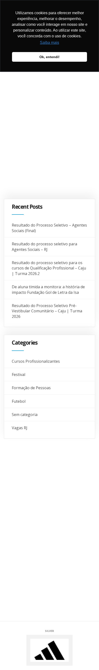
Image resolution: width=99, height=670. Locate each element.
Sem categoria (24, 414)
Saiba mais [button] (49, 42)
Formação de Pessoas (31, 387)
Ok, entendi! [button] (49, 57)
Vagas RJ (19, 427)
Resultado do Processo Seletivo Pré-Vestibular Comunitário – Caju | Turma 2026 (47, 311)
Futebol (18, 401)
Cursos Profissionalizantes (36, 361)
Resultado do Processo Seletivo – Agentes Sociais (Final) (49, 227)
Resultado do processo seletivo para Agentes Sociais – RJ (44, 246)
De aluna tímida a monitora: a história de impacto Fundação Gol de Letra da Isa (48, 289)
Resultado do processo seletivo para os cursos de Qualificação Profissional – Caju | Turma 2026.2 (49, 268)
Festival (18, 374)
